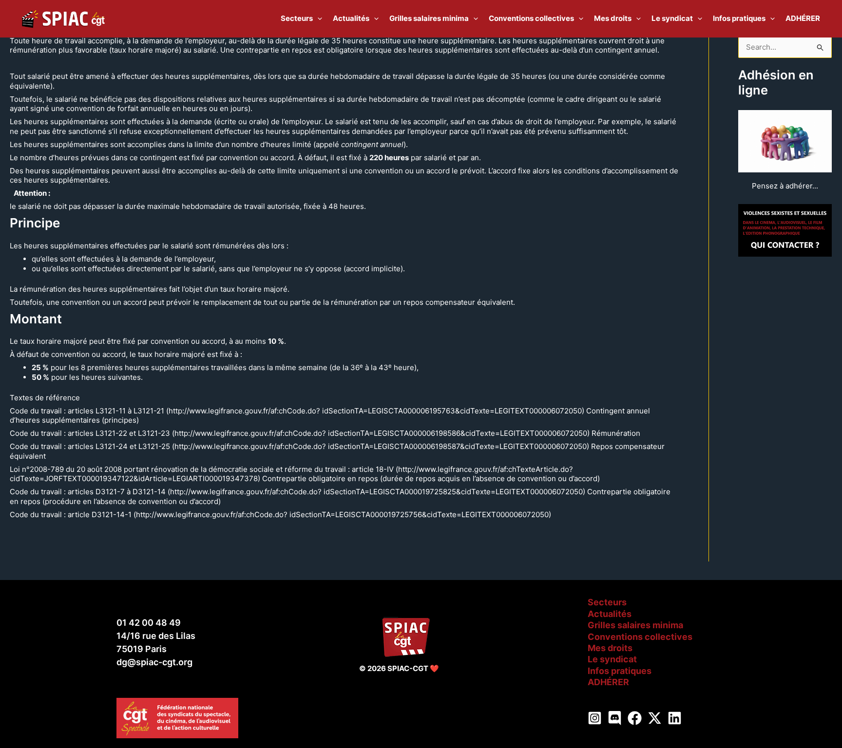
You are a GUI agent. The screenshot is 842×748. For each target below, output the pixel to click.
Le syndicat (612, 659)
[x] (655, 718)
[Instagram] (595, 718)
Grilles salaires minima (635, 625)
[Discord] (615, 718)
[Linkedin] (675, 718)
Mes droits (610, 648)
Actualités (610, 614)
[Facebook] (635, 718)
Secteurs (607, 602)
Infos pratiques (619, 671)
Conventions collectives (640, 637)
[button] (317, 18)
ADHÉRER (608, 682)
